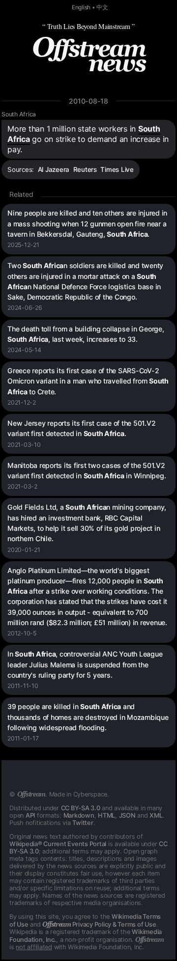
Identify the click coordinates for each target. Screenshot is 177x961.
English (81, 7)
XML (155, 815)
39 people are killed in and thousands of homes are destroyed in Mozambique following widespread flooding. (88, 717)
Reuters (85, 169)
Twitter (82, 822)
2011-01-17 (23, 738)
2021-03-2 (22, 486)
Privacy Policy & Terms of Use (99, 924)
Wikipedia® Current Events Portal (57, 844)
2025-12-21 (23, 244)
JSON (127, 815)
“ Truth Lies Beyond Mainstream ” (88, 26)
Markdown (78, 815)
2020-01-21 (23, 549)
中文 (102, 7)
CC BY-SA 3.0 (80, 808)
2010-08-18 (88, 101)
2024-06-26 (24, 307)
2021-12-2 (21, 402)
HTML (106, 815)
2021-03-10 (24, 444)
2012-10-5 (21, 633)
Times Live (117, 169)
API (30, 815)
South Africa (18, 114)
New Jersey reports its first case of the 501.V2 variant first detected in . (81, 428)
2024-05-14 (24, 350)
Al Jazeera (54, 169)
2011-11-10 (22, 685)
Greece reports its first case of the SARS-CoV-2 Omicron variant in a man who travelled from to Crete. (88, 381)
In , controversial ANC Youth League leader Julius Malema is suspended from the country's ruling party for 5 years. (84, 664)
